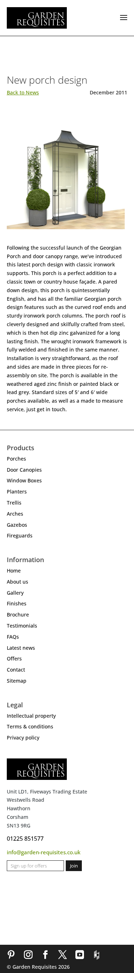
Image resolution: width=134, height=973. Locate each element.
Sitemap (16, 680)
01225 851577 (25, 838)
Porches (16, 458)
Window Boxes (24, 480)
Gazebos (17, 524)
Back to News (23, 92)
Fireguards (20, 535)
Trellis (14, 502)
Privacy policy (23, 737)
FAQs (13, 636)
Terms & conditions (30, 726)
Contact (16, 669)
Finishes (16, 603)
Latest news (21, 647)
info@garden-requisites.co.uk (43, 852)
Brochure (18, 614)
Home (14, 570)
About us (17, 581)
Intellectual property (31, 715)
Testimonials (22, 625)
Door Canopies (24, 469)
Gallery (15, 592)
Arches (15, 513)
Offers (14, 658)
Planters (17, 491)
